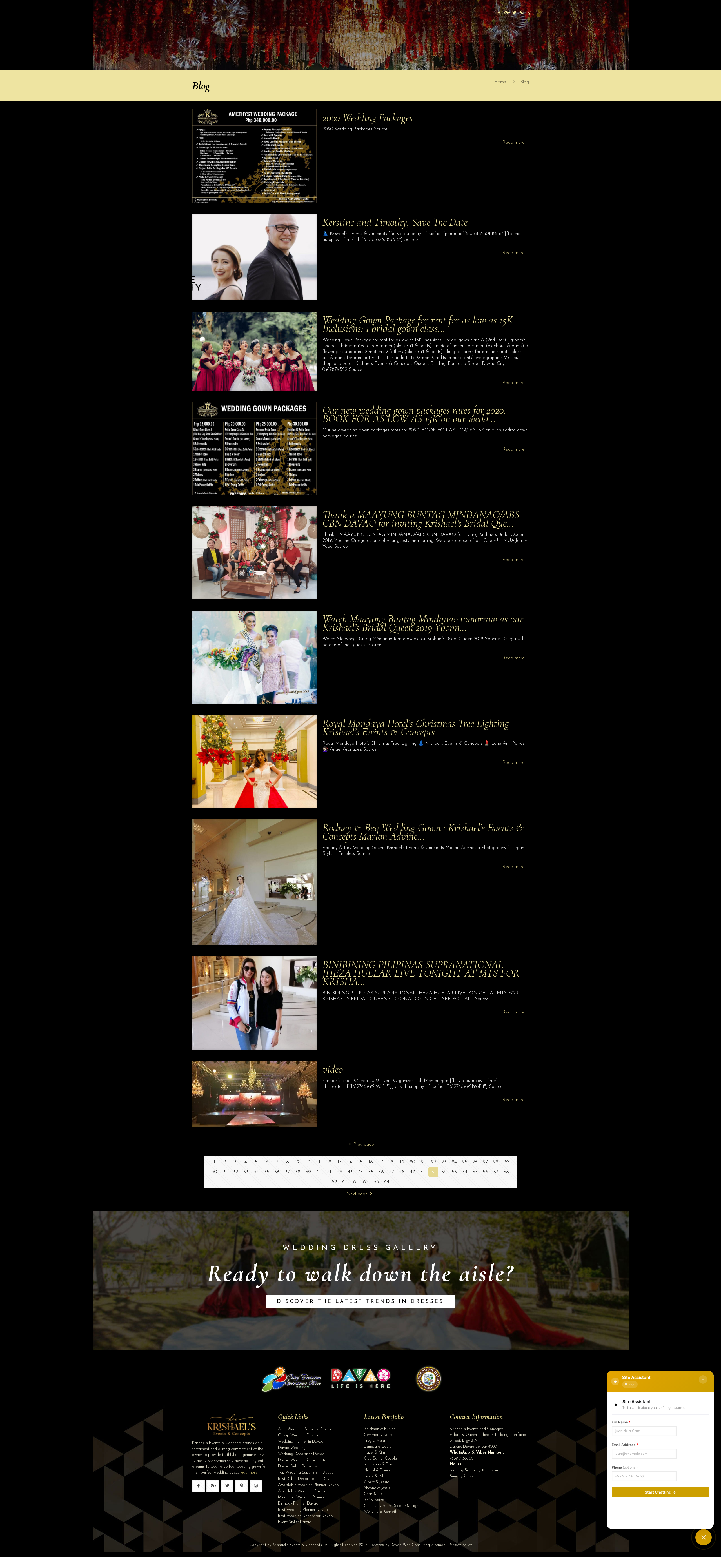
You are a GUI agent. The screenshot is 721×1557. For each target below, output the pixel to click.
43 (350, 1172)
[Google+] (506, 13)
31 (225, 1172)
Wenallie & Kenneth (380, 1512)
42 (339, 1172)
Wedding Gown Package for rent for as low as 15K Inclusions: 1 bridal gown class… (417, 324)
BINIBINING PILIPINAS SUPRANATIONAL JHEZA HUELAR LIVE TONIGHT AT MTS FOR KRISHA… (421, 973)
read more (248, 1472)
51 (433, 1172)
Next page (357, 1194)
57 (495, 1172)
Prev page (363, 1144)
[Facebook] (499, 13)
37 (287, 1172)
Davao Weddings (292, 1448)
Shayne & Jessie (377, 1488)
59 (334, 1181)
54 (464, 1172)
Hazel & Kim (374, 1452)
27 (485, 1162)
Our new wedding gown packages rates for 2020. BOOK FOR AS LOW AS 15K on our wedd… (414, 414)
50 (423, 1172)
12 (329, 1162)
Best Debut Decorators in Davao (306, 1479)
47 (391, 1172)
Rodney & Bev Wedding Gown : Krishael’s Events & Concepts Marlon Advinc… (423, 832)
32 (235, 1172)
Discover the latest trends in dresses (360, 1301)
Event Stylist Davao (294, 1522)
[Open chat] (703, 1537)
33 (245, 1172)
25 (464, 1162)
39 (308, 1172)
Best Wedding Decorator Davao (305, 1516)
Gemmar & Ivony (378, 1435)
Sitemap (438, 1545)
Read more (513, 142)
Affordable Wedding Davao (301, 1491)
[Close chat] (703, 1379)
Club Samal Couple (380, 1458)
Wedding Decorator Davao (301, 1454)
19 (402, 1162)
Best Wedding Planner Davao (303, 1510)
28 (496, 1162)
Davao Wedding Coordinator (303, 1460)
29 (506, 1162)
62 (365, 1181)
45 (370, 1172)
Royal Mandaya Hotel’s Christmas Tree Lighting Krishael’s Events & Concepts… (415, 727)
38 (298, 1172)
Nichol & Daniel (377, 1470)
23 (443, 1162)
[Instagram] (529, 13)
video (332, 1069)
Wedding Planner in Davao (300, 1442)
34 (256, 1172)
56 (485, 1172)
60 (345, 1181)
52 (443, 1172)
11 (318, 1162)
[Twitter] (514, 13)
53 (454, 1172)
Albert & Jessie (376, 1482)
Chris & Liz (373, 1494)
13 (340, 1162)
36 (277, 1172)
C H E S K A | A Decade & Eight (392, 1506)
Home (500, 82)
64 (386, 1181)
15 (360, 1162)
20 (412, 1162)
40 (318, 1172)
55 (475, 1172)
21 (423, 1162)
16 (371, 1162)
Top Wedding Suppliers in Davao (306, 1472)
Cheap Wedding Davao (298, 1435)
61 (355, 1181)
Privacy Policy (460, 1545)
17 (381, 1162)
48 (402, 1172)
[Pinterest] (522, 13)
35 (266, 1172)
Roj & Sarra (374, 1500)
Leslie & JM (373, 1476)
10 (308, 1162)
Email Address (625, 1445)
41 (329, 1172)
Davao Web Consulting (410, 1545)
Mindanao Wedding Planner (301, 1497)
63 (376, 1181)
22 (433, 1162)
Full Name (621, 1422)
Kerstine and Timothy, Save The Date (395, 222)
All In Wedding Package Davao (304, 1429)
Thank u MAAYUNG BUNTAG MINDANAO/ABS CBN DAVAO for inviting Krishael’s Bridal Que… (420, 519)
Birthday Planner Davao (298, 1503)
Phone (625, 1467)
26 (475, 1162)
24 (454, 1162)
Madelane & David (380, 1464)
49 (412, 1172)
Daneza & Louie (377, 1447)
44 (360, 1172)
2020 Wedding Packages (367, 117)
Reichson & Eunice (379, 1429)
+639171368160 (461, 1458)
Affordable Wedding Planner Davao (308, 1485)
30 (214, 1172)
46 (381, 1172)
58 (506, 1172)
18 (392, 1162)
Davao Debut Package (297, 1466)
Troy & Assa (374, 1441)
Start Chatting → (660, 1492)
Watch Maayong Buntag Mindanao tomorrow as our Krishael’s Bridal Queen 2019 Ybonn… (422, 623)
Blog (524, 82)
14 (350, 1162)
